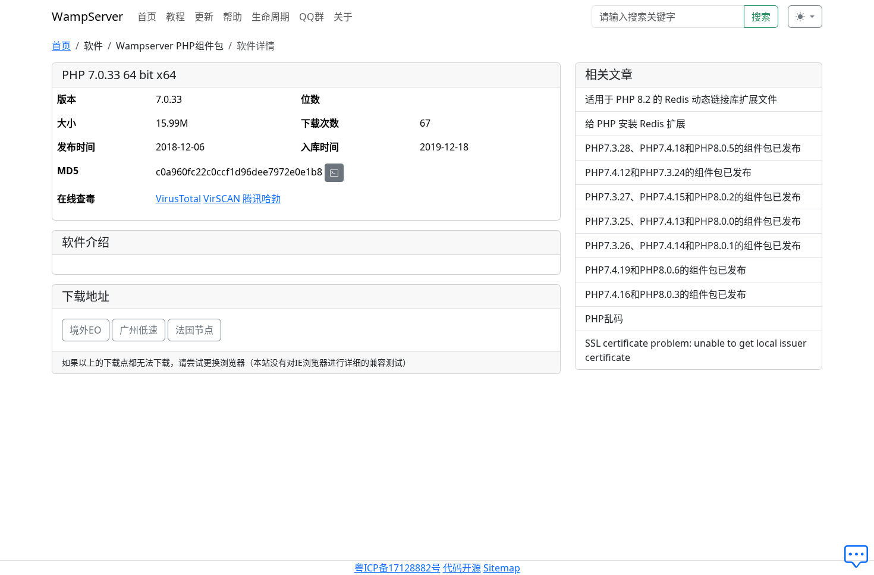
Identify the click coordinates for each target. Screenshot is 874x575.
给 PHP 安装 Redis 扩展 (635, 123)
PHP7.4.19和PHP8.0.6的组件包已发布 (665, 269)
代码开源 (462, 567)
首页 (146, 16)
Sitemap (501, 567)
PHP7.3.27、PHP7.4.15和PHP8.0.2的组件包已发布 (693, 196)
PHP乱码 (604, 318)
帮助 (232, 16)
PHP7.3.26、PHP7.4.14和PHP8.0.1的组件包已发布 (693, 245)
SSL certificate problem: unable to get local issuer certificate (696, 350)
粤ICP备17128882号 (397, 567)
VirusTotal (178, 198)
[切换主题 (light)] (805, 16)
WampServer (87, 16)
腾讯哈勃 (262, 198)
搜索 (761, 16)
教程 (175, 16)
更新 (203, 16)
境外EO (86, 330)
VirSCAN (221, 198)
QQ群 (311, 16)
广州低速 (139, 330)
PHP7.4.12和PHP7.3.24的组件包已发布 (668, 172)
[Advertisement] (698, 462)
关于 (343, 16)
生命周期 (270, 16)
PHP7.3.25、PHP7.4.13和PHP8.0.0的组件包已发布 (693, 221)
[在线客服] (859, 557)
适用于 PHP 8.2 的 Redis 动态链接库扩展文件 (681, 99)
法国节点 (194, 330)
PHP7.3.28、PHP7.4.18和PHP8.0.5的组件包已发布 (693, 148)
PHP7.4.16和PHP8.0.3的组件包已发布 (665, 294)
